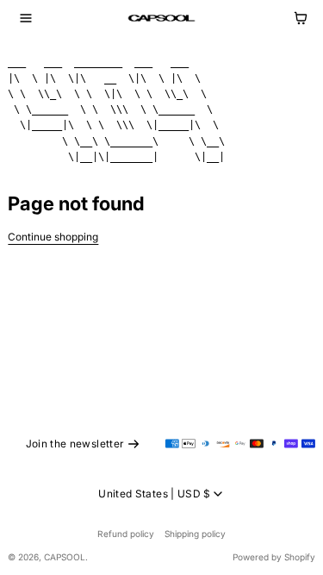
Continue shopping (53, 236)
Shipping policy (195, 533)
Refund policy (125, 533)
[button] (26, 18)
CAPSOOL (64, 557)
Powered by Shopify (274, 557)
